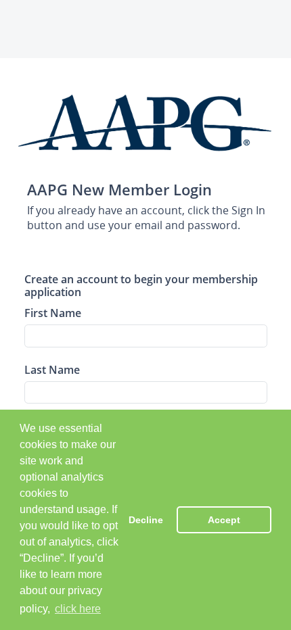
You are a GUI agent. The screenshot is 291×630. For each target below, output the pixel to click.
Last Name (52, 369)
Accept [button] (224, 519)
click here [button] (78, 608)
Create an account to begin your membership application (141, 285)
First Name (52, 313)
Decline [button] (146, 519)
